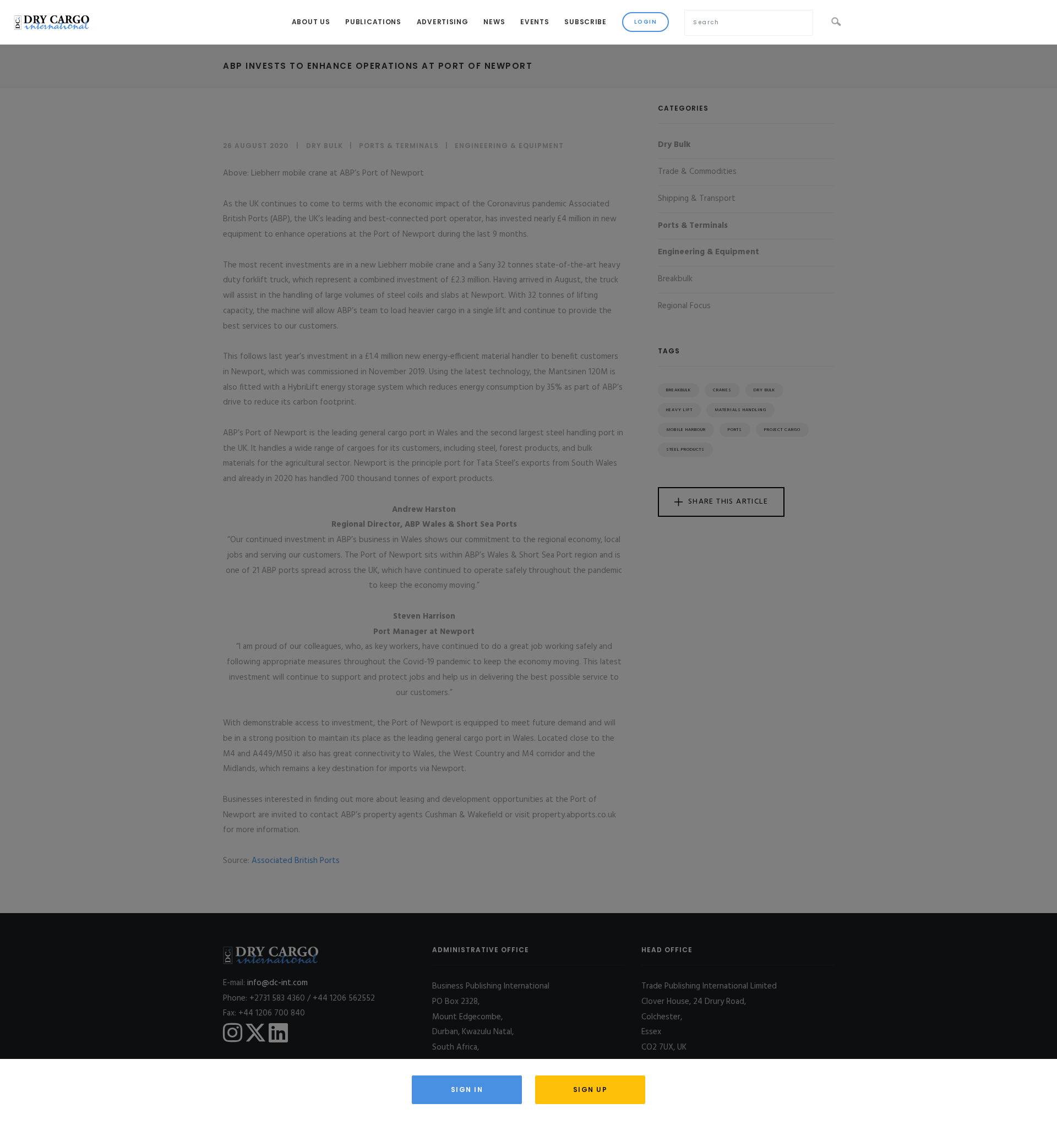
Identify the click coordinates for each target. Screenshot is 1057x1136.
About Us (311, 21)
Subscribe (585, 21)
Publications (373, 21)
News (494, 21)
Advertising (442, 21)
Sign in (467, 1089)
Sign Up (590, 1089)
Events (534, 21)
